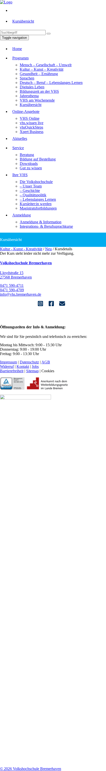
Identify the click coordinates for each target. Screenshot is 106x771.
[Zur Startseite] (6, 2)
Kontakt (23, 366)
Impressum (8, 362)
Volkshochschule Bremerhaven (26, 263)
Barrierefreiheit (11, 371)
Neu (48, 249)
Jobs (35, 366)
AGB (45, 362)
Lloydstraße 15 (11, 273)
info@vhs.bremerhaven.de (20, 294)
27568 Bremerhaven (16, 277)
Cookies (47, 371)
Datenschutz (29, 362)
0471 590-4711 (12, 285)
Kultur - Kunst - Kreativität (21, 249)
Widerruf (7, 366)
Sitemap (32, 371)
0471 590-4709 (12, 290)
